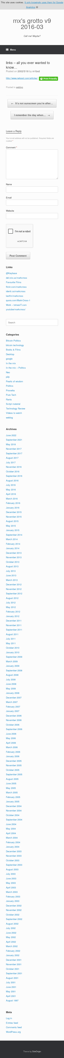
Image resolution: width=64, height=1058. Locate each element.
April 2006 (11, 742)
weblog (19, 87)
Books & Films (13, 349)
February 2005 (13, 797)
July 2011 (11, 638)
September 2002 (14, 919)
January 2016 (12, 507)
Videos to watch (14, 412)
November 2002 (14, 910)
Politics (9, 385)
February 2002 (13, 950)
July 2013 (11, 571)
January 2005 (12, 801)
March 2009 (12, 661)
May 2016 (11, 489)
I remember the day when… (32, 115)
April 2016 (11, 494)
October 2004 (12, 815)
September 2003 (14, 864)
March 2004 (12, 837)
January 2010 (12, 652)
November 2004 (14, 810)
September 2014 (14, 534)
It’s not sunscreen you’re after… (32, 103)
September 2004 (14, 819)
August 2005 (12, 779)
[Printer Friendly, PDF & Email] (48, 78)
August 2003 (12, 869)
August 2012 (12, 598)
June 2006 (11, 733)
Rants (9, 399)
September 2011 (14, 629)
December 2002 (14, 905)
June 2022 (11, 435)
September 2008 (14, 670)
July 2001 (11, 982)
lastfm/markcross (14, 295)
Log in (9, 1018)
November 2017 (14, 448)
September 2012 (14, 593)
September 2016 (14, 475)
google (9, 358)
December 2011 (14, 620)
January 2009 (12, 665)
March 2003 (12, 891)
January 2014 (12, 548)
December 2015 (14, 512)
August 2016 (12, 480)
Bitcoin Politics (13, 340)
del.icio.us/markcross (16, 277)
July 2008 (11, 679)
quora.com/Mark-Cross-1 (18, 300)
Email (9, 197)
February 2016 (13, 503)
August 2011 (12, 634)
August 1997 (12, 1000)
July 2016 (11, 485)
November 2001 (14, 964)
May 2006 (11, 738)
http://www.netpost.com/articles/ (22, 78)
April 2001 (11, 996)
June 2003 (11, 878)
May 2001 (11, 991)
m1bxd (36, 71)
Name (9, 184)
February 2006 (13, 751)
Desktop (10, 354)
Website (10, 210)
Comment (11, 147)
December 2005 (14, 760)
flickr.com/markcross (16, 286)
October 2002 (12, 914)
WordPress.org (13, 1031)
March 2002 (12, 946)
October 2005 (12, 769)
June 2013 (11, 575)
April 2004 (11, 833)
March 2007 (12, 702)
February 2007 (13, 706)
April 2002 (11, 941)
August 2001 (12, 978)
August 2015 (12, 521)
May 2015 (11, 525)
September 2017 (14, 453)
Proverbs (10, 390)
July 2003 (11, 873)
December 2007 (14, 697)
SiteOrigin (36, 1051)
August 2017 (12, 457)
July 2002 (11, 928)
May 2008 (11, 688)
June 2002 (11, 932)
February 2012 (13, 611)
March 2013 (12, 580)
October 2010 (12, 647)
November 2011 (14, 625)
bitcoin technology (15, 345)
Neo (8, 372)
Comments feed (14, 1027)
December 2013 (14, 552)
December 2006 (14, 715)
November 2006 (14, 720)
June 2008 (11, 683)
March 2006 (12, 747)
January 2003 (12, 901)
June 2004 (11, 824)
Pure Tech (11, 394)
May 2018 (11, 444)
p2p (8, 376)
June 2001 (11, 987)
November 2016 (14, 466)
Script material (13, 403)
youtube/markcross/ (16, 309)
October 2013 (12, 561)
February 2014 (13, 543)
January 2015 (12, 530)
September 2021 (14, 439)
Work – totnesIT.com (16, 304)
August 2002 (12, 923)
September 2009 (14, 656)
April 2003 (11, 887)
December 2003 (14, 851)
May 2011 (11, 643)
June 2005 (11, 783)
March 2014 (12, 539)
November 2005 (14, 765)
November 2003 (14, 855)
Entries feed (12, 1022)
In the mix (11, 363)
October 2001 (12, 968)
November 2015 (14, 516)
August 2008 (12, 674)
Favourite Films (13, 282)
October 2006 (12, 724)
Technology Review (15, 408)
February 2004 (13, 842)
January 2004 (12, 846)
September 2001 (14, 973)
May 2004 (11, 828)
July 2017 (11, 462)
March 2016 (12, 498)
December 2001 (14, 959)
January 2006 (12, 756)
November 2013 (14, 557)
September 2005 (14, 774)
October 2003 (12, 860)
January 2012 (12, 616)
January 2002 (12, 955)
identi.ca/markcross (15, 291)
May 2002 (11, 937)
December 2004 (14, 806)
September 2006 (14, 729)
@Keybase (11, 273)
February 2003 (13, 896)
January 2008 (12, 693)
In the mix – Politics (16, 367)
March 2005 (12, 792)
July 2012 (11, 602)
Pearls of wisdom (14, 381)
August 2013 (12, 566)
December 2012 (14, 584)
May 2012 (11, 607)
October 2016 (12, 471)
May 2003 (11, 882)
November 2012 (14, 589)
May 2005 (11, 788)
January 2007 (12, 711)
